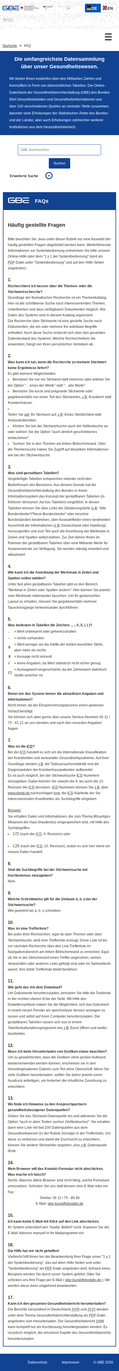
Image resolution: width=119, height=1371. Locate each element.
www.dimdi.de (19, 793)
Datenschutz (37, 1362)
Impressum (70, 1362)
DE (96, 9)
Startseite (9, 46)
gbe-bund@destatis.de (65, 1204)
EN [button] (111, 9)
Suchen (59, 163)
